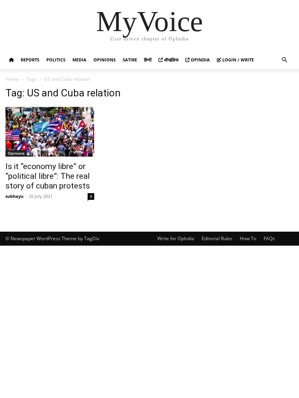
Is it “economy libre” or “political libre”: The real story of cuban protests (47, 176)
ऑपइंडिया (170, 60)
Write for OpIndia (175, 238)
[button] (284, 60)
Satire (130, 60)
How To (248, 238)
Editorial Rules (217, 238)
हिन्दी (147, 60)
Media (79, 60)
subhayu (14, 196)
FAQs (269, 238)
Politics (55, 60)
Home (12, 79)
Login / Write (237, 60)
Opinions (104, 60)
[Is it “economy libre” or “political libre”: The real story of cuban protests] (49, 132)
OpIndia (200, 60)
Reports (30, 60)
